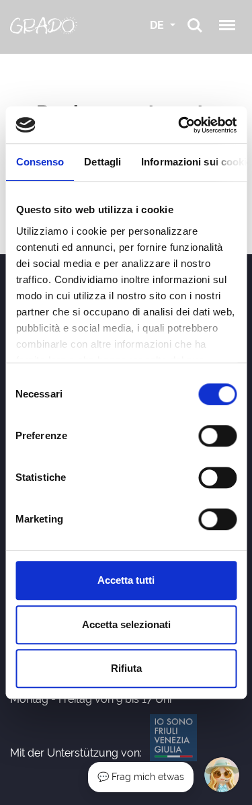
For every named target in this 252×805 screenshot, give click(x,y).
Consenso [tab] (39, 161)
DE (158, 25)
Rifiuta (126, 668)
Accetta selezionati (126, 624)
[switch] (217, 436)
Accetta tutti (126, 580)
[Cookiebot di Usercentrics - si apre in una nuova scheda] (179, 125)
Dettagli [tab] (102, 161)
